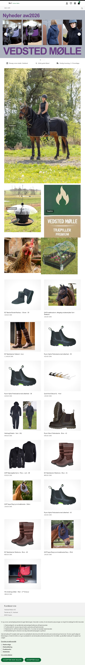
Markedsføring (7, 647)
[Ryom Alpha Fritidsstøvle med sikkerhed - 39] (62, 350)
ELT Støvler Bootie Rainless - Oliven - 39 (16, 313)
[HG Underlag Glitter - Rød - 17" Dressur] (23, 587)
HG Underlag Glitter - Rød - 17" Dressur (16, 592)
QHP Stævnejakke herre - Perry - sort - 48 (17, 473)
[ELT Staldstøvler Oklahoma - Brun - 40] (23, 548)
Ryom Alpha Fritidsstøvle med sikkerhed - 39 (58, 354)
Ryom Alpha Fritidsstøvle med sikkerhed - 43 (58, 513)
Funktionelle (7, 649)
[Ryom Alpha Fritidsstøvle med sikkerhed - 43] (62, 508)
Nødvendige (7, 645)
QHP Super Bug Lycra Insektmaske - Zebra (17, 504)
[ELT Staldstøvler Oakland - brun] (23, 350)
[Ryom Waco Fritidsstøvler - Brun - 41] (62, 429)
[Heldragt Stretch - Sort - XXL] (23, 429)
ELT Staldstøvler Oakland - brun (14, 354)
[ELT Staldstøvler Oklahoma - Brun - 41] (62, 468)
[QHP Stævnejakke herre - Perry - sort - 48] (23, 468)
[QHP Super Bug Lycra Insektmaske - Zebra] (22, 500)
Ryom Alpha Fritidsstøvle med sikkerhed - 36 (18, 394)
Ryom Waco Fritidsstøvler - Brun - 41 (55, 433)
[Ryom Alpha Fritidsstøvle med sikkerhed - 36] (23, 389)
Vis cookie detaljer (6, 655)
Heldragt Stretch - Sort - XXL (13, 433)
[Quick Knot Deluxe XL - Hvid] (62, 389)
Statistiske (6, 652)
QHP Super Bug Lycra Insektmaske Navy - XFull (58, 552)
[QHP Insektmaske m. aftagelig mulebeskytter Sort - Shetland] (62, 308)
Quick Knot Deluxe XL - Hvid (52, 394)
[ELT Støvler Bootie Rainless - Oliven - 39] (23, 308)
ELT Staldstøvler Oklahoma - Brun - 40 (16, 552)
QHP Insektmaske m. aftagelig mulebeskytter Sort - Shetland (59, 313)
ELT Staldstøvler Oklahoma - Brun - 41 (55, 473)
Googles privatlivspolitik (8, 641)
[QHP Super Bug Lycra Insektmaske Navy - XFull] (62, 548)
